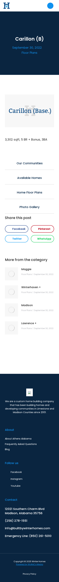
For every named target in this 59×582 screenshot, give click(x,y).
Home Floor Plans (29, 192)
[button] (16, 229)
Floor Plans (29, 53)
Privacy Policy (29, 573)
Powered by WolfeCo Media (29, 564)
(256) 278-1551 (16, 521)
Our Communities (30, 163)
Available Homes (29, 178)
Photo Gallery (29, 207)
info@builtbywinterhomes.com (27, 528)
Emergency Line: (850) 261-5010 (28, 536)
